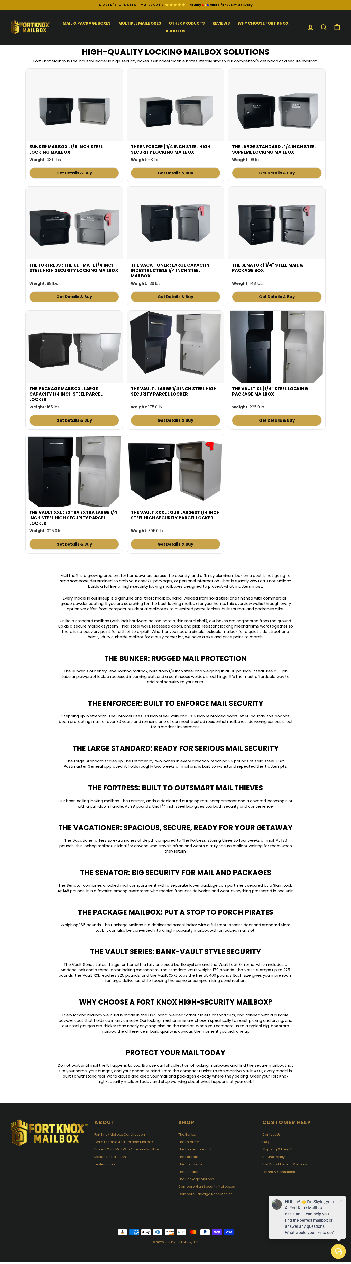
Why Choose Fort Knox (263, 23)
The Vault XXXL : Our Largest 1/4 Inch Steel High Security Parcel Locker (175, 515)
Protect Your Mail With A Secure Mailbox (126, 1149)
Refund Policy (273, 1157)
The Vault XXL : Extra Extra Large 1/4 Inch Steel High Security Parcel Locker (73, 517)
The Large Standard (194, 1149)
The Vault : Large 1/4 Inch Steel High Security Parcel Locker (174, 391)
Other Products (187, 23)
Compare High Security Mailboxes (206, 1186)
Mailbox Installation (110, 1157)
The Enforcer (188, 1142)
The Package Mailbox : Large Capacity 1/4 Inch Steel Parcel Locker (66, 394)
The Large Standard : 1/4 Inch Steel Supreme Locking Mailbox (274, 149)
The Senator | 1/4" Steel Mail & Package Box (267, 268)
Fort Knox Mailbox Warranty (284, 1164)
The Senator (188, 1171)
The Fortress (188, 1157)
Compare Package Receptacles (205, 1194)
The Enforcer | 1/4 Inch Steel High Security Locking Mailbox (170, 149)
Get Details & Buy (74, 173)
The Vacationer (191, 1164)
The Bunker (187, 1134)
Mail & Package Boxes (87, 23)
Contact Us (271, 1134)
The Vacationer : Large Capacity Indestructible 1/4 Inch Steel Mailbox (170, 270)
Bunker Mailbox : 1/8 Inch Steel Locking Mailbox (66, 149)
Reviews (221, 23)
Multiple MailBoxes (139, 23)
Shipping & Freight (277, 1149)
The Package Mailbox (196, 1179)
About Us (175, 31)
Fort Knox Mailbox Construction (119, 1134)
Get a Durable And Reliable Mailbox (123, 1142)
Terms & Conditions (278, 1171)
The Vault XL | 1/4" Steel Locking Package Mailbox (270, 391)
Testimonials (104, 1164)
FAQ (265, 1142)
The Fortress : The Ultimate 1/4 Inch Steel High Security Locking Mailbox (73, 268)
